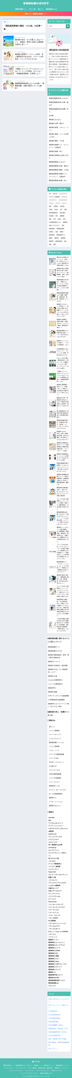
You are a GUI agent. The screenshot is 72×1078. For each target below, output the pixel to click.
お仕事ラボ (52, 766)
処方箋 (56, 209)
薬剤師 (61, 231)
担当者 (59, 219)
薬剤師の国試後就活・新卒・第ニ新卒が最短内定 (58, 656)
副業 (65, 209)
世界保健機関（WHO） (56, 1025)
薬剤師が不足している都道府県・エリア (58, 671)
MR (50, 193)
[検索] (68, 26)
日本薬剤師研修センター (55, 222)
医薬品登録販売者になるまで (58, 98)
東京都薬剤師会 (53, 1022)
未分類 (51, 115)
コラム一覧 (32, 9)
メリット (58, 203)
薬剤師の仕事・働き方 (56, 123)
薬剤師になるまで (55, 119)
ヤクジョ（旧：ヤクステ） (58, 790)
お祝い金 (55, 193)
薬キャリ (40, 9)
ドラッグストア (52, 200)
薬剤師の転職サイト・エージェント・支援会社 (58, 146)
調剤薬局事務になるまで (57, 162)
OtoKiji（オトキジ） (57, 1070)
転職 (50, 244)
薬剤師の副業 (52, 692)
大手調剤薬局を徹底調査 (56, 700)
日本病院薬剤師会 (54, 1015)
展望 (50, 219)
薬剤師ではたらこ (55, 805)
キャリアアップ (63, 193)
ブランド (51, 203)
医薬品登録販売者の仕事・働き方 (58, 103)
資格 (65, 241)
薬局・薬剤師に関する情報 (57, 1039)
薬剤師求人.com (54, 786)
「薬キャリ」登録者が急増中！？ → (36, 14)
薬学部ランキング (54, 661)
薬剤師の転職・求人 (55, 151)
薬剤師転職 (51, 234)
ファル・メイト (54, 750)
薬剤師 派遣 (41, 1068)
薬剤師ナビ (52, 798)
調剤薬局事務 (59, 241)
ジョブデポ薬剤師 (55, 778)
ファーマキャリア (55, 734)
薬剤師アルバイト (49, 1065)
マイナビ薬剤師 (54, 730)
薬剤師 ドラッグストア (61, 1068)
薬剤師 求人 (50, 1068)
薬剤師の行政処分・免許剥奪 (58, 665)
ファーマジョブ (54, 782)
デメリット (64, 196)
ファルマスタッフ (63, 200)
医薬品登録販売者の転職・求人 (58, 110)
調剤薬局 (51, 241)
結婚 (57, 231)
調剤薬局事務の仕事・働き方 (58, 166)
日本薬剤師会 (52, 1011)
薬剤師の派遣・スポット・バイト (58, 129)
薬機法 (50, 238)
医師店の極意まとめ (46, 1073)
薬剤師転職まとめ (20, 1065)
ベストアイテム (29, 1070)
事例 (50, 206)
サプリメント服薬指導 (54, 196)
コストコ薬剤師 (32, 1068)
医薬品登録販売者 (53, 212)
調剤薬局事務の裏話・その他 (58, 170)
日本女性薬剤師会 (54, 1035)
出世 (61, 209)
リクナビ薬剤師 (54, 746)
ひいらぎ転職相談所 (55, 794)
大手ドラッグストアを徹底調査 (58, 696)
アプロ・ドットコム (55, 802)
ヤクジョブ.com (54, 770)
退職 (54, 244)
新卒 (64, 219)
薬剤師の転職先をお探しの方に (58, 157)
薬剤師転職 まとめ (51, 9)
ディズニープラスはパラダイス (29, 1073)
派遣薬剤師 (51, 228)
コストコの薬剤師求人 (55, 684)
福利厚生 (51, 231)
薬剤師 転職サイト (20, 9)
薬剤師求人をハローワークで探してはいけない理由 (58, 705)
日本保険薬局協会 (54, 1018)
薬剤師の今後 (52, 676)
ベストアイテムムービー (42, 1070)
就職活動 (62, 216)
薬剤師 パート (38, 1065)
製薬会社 (57, 238)
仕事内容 (62, 206)
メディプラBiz (54, 758)
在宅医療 (51, 216)
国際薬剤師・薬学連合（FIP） (58, 1028)
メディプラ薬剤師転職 (56, 754)
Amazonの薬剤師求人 (55, 680)
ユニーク (64, 203)
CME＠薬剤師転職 (55, 774)
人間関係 (55, 206)
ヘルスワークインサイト (16, 1070)
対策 (57, 216)
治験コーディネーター (54, 225)
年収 (54, 219)
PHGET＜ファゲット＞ (56, 762)
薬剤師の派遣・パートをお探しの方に (58, 135)
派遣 (63, 225)
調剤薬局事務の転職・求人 (58, 180)
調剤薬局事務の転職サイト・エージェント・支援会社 (58, 175)
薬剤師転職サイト (61, 234)
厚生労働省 (62, 212)
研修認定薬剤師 (60, 228)
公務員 (50, 209)
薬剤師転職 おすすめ (55, 651)
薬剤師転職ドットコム (56, 742)
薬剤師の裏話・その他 (56, 141)
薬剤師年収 (52, 688)
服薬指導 (65, 222)
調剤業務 (63, 238)
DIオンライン (52, 1048)
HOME (37, 1062)
